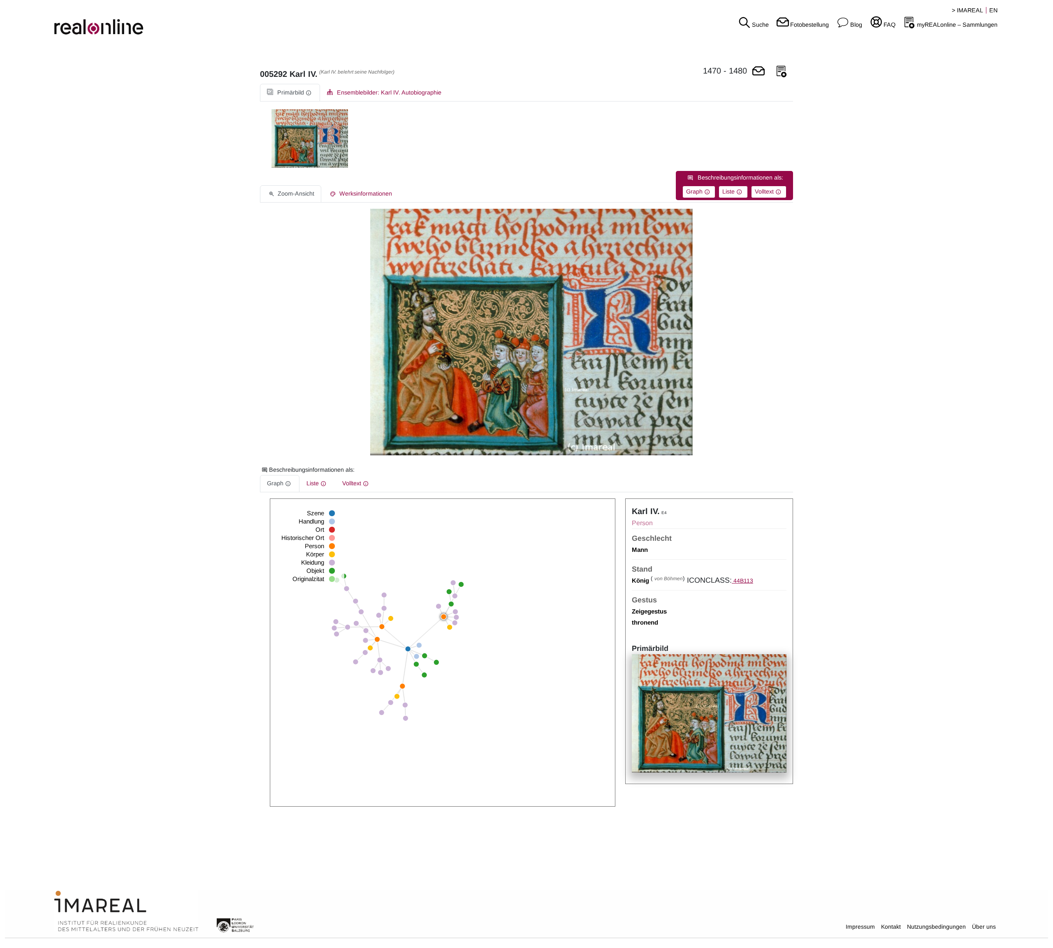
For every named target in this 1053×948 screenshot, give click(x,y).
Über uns (984, 926)
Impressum (860, 926)
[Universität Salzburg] (235, 924)
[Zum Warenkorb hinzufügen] (758, 72)
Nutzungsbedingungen (936, 926)
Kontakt (891, 926)
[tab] (290, 92)
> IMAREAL (967, 10)
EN (993, 10)
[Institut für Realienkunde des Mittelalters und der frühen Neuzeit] (126, 911)
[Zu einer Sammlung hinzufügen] (781, 72)
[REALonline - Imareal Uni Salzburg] (175, 20)
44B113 (742, 580)
